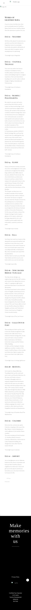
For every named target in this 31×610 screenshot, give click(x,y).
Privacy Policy (15, 577)
